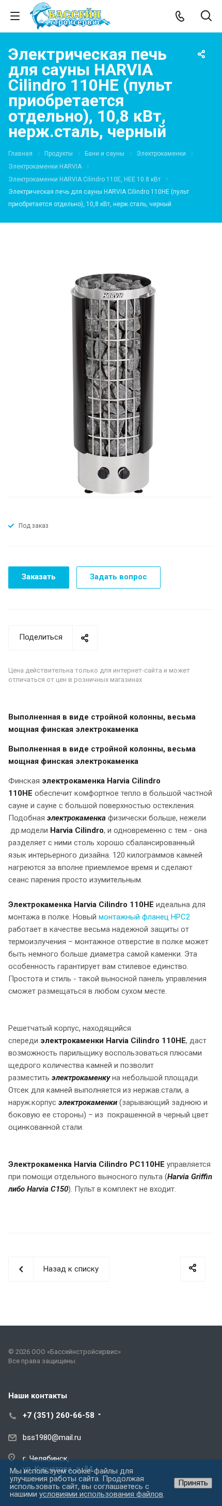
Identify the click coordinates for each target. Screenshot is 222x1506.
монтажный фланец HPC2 (144, 917)
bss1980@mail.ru (52, 1437)
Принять (193, 1482)
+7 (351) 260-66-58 (58, 1415)
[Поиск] (206, 16)
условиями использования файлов (101, 1494)
